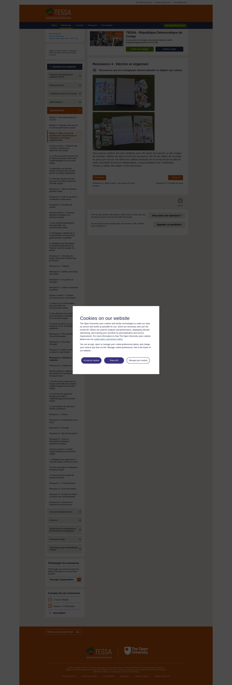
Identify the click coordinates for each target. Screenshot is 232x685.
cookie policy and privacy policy (108, 339)
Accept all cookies (91, 360)
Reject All (114, 360)
